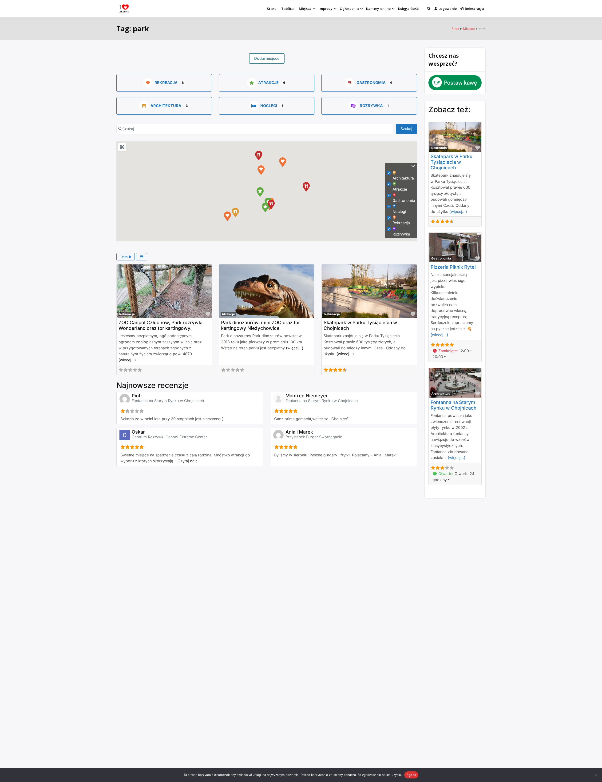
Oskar (138, 432)
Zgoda (411, 775)
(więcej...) (458, 211)
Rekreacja (166, 82)
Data (124, 257)
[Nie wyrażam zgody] (596, 775)
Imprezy (326, 8)
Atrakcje (268, 82)
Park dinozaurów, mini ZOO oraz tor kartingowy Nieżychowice (260, 325)
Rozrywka (371, 105)
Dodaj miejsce (266, 58)
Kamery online (378, 8)
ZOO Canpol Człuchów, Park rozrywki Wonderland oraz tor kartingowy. (160, 325)
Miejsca (305, 8)
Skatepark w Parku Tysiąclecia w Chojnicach (451, 162)
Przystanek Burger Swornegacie (313, 437)
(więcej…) (127, 360)
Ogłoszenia (349, 8)
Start (271, 8)
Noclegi (268, 105)
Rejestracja (474, 8)
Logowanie (448, 8)
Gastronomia (371, 82)
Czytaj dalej (188, 461)
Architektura (165, 105)
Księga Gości (408, 8)
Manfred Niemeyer (306, 396)
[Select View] (141, 256)
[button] (227, 216)
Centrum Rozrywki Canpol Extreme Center (169, 437)
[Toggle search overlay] (428, 8)
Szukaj (408, 128)
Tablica (287, 8)
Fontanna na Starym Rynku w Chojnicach (168, 400)
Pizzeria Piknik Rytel (453, 267)
